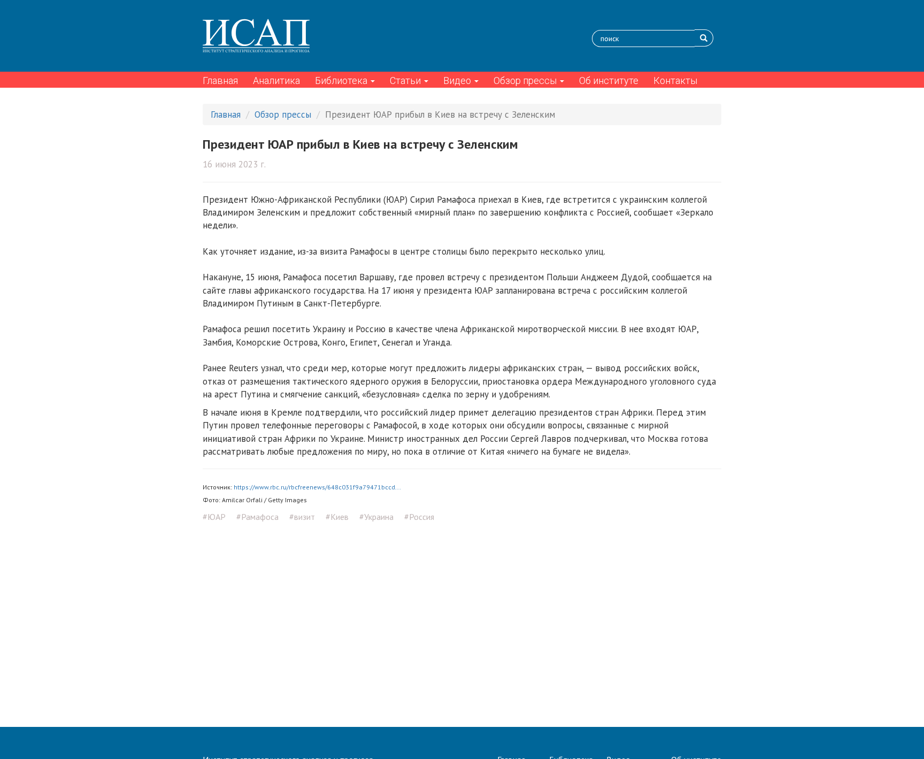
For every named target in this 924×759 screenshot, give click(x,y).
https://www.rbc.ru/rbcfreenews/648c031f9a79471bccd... (317, 487)
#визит (302, 516)
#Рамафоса (257, 516)
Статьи (406, 80)
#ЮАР (214, 516)
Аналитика (276, 80)
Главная (220, 80)
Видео (458, 80)
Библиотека (342, 80)
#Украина (376, 516)
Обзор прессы (526, 80)
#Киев (337, 516)
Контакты (675, 80)
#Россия (419, 516)
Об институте (608, 80)
